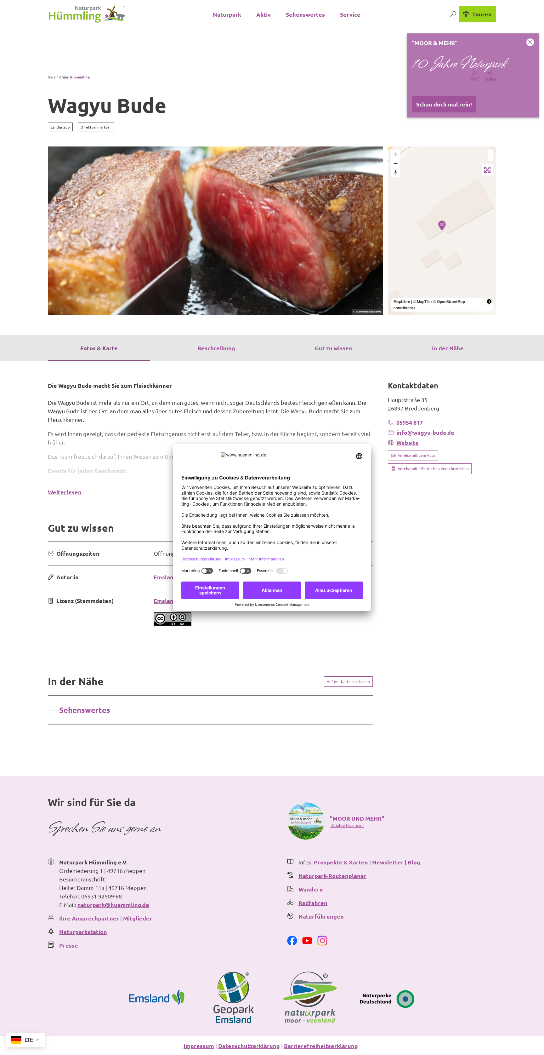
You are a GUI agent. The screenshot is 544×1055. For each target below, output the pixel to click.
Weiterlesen (65, 492)
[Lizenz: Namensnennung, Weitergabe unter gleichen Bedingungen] (172, 623)
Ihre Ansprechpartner (89, 918)
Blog (414, 862)
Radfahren (312, 902)
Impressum (199, 1045)
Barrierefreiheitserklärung (321, 1045)
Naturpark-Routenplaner (332, 875)
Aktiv (263, 14)
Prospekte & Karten (341, 862)
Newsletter (388, 862)
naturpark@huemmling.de (113, 904)
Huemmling (80, 76)
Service (350, 14)
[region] (442, 230)
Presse (68, 945)
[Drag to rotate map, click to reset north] (395, 172)
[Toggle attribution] (489, 301)
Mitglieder (137, 918)
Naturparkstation (83, 931)
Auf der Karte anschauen (348, 681)
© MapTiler (422, 301)
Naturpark (227, 14)
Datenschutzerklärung (249, 1045)
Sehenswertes (305, 14)
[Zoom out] (395, 163)
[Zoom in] (395, 154)
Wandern (310, 889)
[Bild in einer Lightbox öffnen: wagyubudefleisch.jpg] (215, 230)
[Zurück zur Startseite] (87, 14)
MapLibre (402, 301)
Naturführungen (321, 916)
